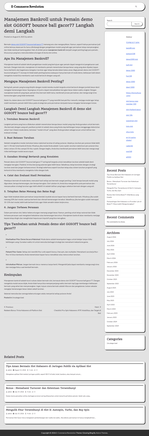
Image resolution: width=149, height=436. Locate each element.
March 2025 (111, 309)
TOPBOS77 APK (132, 42)
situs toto (130, 132)
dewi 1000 (130, 87)
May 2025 (110, 300)
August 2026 (111, 237)
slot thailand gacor (133, 109)
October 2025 (112, 279)
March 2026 (111, 258)
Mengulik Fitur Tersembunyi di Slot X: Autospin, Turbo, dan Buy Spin (47, 409)
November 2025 (113, 275)
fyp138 (129, 76)
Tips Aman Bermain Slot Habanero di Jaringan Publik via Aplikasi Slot (48, 366)
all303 (128, 157)
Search (109, 20)
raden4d (129, 146)
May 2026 (110, 250)
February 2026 (112, 262)
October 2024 (112, 322)
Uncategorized (18, 297)
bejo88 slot (130, 48)
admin (29, 37)
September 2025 (113, 283)
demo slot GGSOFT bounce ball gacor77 (27, 44)
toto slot (129, 126)
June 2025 (110, 296)
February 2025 (112, 313)
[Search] (136, 6)
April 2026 (111, 254)
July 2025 (110, 292)
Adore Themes (102, 433)
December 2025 (113, 271)
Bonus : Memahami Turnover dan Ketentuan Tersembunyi (41, 388)
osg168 (129, 151)
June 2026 (110, 245)
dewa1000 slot (132, 59)
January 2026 (112, 267)
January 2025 (112, 317)
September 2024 (113, 326)
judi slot (129, 65)
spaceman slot (131, 121)
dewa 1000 (130, 70)
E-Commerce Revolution (27, 6)
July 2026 (110, 241)
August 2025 (111, 288)
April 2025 (111, 305)
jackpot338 (130, 53)
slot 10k (129, 115)
